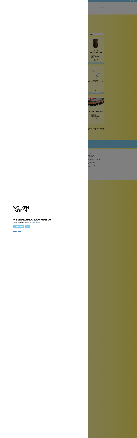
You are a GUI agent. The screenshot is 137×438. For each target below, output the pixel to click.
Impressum (15, 231)
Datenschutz (19, 231)
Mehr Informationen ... (37, 222)
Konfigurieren (27, 226)
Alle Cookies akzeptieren (18, 226)
